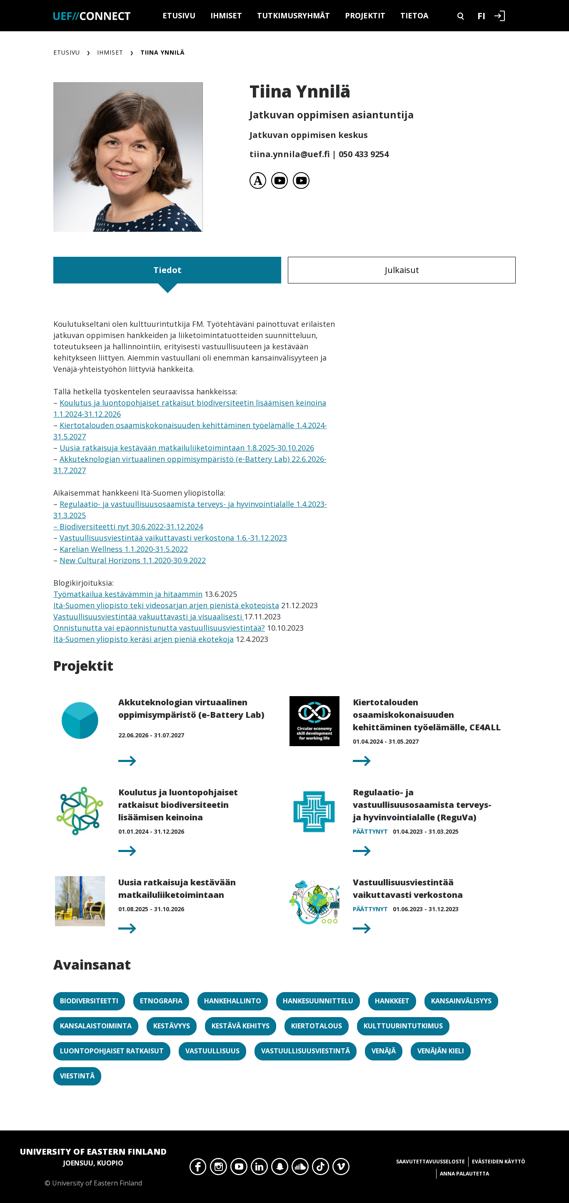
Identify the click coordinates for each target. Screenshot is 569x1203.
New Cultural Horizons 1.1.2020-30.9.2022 (133, 560)
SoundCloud (300, 1169)
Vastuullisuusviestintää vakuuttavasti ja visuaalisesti (148, 617)
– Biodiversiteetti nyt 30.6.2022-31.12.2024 (128, 526)
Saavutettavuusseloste (430, 1161)
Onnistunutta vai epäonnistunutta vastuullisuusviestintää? (159, 628)
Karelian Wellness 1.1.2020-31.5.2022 (124, 549)
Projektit (365, 15)
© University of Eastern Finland (93, 1167)
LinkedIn (259, 1169)
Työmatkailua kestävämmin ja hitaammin (127, 594)
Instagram (218, 1169)
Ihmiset (226, 15)
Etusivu (178, 15)
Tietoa (414, 15)
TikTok (320, 1169)
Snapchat (279, 1169)
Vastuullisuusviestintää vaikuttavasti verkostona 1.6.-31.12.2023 (173, 538)
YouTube (238, 1169)
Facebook (198, 1169)
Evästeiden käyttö (498, 1161)
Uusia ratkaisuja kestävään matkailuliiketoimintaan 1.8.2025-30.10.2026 (187, 448)
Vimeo (340, 1169)
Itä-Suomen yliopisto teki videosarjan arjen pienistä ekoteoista (166, 605)
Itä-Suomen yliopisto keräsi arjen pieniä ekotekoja (143, 639)
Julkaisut (402, 270)
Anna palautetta (464, 1173)
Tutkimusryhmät (293, 15)
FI (481, 15)
